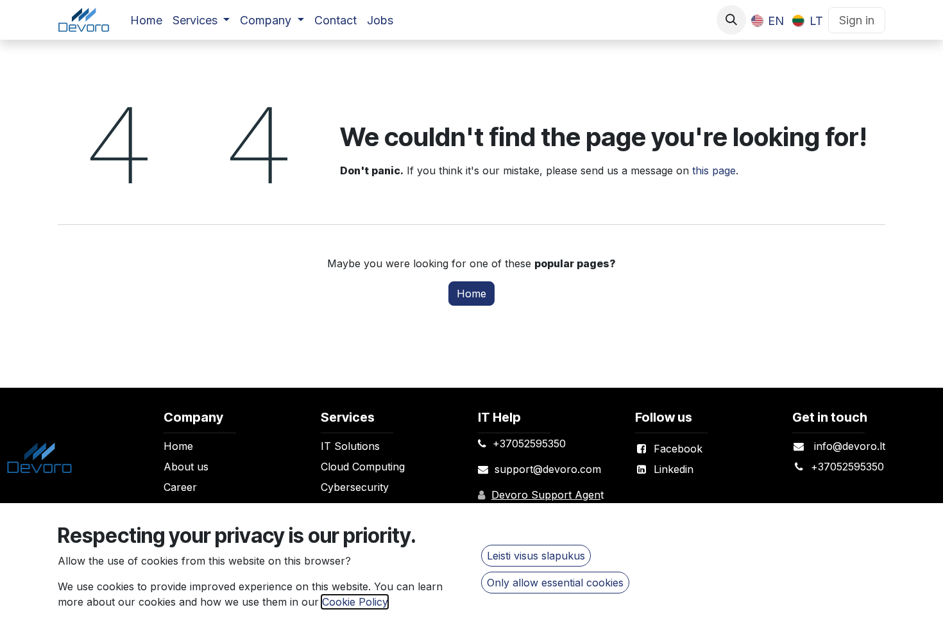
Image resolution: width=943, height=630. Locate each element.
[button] (731, 20)
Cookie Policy (354, 601)
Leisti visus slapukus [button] (536, 555)
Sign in (856, 20)
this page (714, 170)
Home (471, 293)
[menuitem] (146, 20)
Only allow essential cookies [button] (555, 582)
